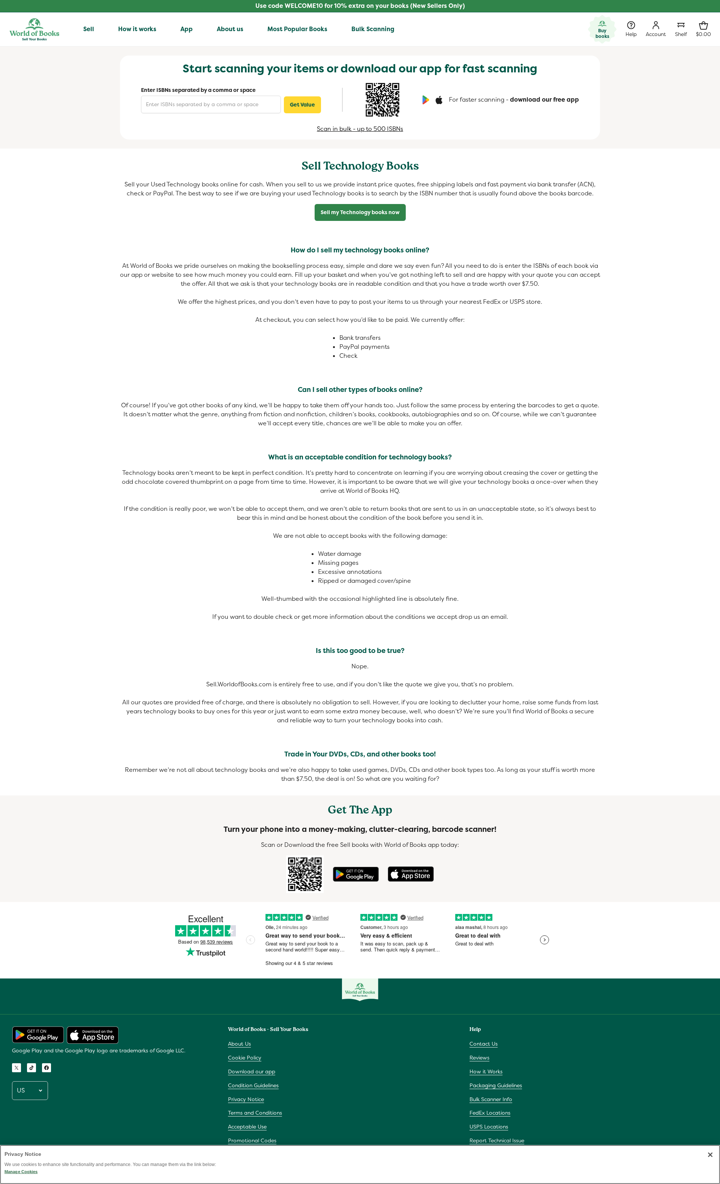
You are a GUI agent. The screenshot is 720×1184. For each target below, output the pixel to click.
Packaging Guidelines (496, 1085)
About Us (239, 1043)
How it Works (486, 1071)
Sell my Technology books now (360, 212)
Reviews (479, 1057)
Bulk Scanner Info (491, 1099)
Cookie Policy (244, 1057)
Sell (88, 29)
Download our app (251, 1071)
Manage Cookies (21, 1171)
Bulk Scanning (372, 29)
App (186, 29)
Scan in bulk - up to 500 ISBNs (360, 129)
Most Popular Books (297, 29)
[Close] (710, 1155)
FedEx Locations (490, 1112)
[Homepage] (34, 29)
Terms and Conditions (255, 1112)
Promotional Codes (252, 1140)
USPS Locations (489, 1126)
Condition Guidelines (253, 1085)
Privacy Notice (246, 1099)
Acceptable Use (247, 1126)
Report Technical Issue (497, 1140)
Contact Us (484, 1043)
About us (230, 29)
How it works (137, 29)
